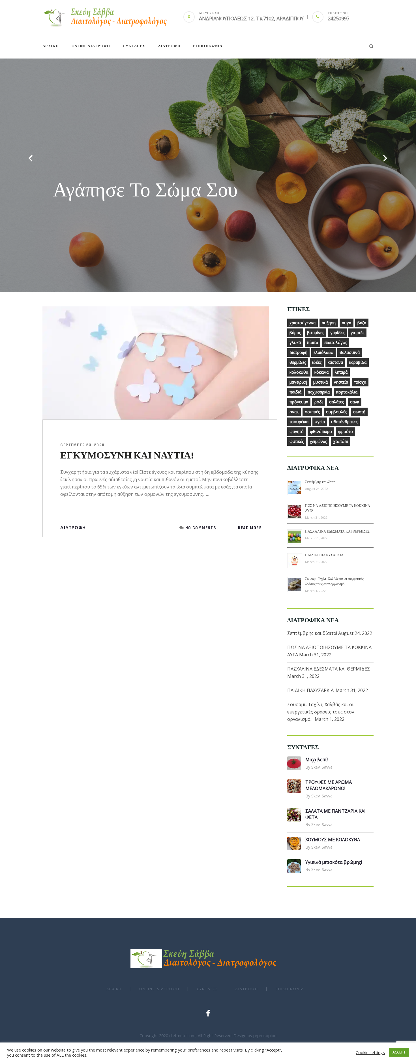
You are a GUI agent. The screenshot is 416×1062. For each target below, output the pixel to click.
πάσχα (360, 382)
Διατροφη (73, 528)
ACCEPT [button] (399, 1052)
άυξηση (329, 322)
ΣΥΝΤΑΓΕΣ (134, 46)
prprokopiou (264, 1035)
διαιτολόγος (335, 342)
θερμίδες (298, 362)
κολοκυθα (299, 372)
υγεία (320, 421)
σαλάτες (336, 402)
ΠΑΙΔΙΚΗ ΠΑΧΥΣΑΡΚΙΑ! (324, 555)
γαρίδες (337, 332)
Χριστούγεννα (303, 322)
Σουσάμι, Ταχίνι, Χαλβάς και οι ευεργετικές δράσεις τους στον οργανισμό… (320, 711)
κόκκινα (321, 372)
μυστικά (320, 382)
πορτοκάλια (346, 392)
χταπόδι (340, 441)
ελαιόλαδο (323, 352)
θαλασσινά (350, 352)
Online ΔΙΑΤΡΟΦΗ (91, 46)
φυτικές (297, 441)
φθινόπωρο (321, 431)
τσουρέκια (299, 421)
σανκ (354, 402)
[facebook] (208, 1013)
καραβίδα (357, 362)
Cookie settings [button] (370, 1052)
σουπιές (312, 411)
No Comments (200, 528)
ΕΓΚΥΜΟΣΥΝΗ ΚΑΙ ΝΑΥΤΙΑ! (126, 455)
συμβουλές (336, 411)
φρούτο (345, 431)
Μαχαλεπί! (316, 759)
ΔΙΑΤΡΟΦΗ (169, 46)
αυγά (346, 322)
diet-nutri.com (182, 1035)
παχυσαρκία (319, 392)
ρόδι (318, 402)
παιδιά (295, 392)
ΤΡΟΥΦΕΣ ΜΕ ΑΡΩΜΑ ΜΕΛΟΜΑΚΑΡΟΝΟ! (328, 785)
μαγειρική (298, 382)
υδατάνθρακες (344, 421)
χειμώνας (318, 441)
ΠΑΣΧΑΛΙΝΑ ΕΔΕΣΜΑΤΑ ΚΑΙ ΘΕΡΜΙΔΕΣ (337, 531)
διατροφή (298, 352)
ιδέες (316, 362)
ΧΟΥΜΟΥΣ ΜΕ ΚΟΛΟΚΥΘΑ (332, 839)
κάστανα (335, 362)
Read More (249, 528)
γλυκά (295, 342)
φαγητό (297, 431)
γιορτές (357, 332)
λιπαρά (341, 372)
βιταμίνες (315, 332)
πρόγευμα (299, 402)
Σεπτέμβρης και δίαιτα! (320, 482)
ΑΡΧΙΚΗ (50, 46)
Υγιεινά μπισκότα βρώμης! (333, 862)
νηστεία (341, 382)
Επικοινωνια (207, 46)
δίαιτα (312, 342)
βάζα (361, 322)
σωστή (359, 411)
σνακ (294, 411)
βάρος (295, 332)
